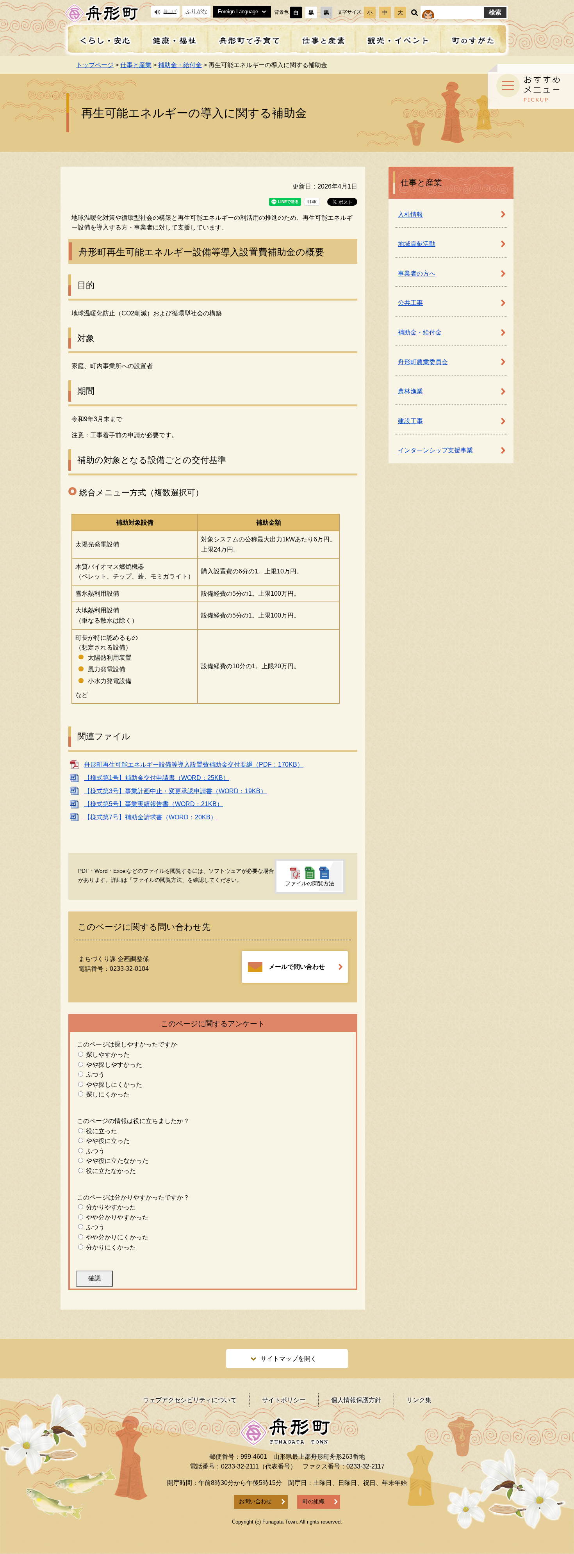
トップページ (95, 65)
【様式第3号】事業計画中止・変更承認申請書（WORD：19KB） (175, 791)
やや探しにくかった (114, 1084)
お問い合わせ (255, 1501)
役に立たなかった (111, 1171)
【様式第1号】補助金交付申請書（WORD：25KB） (156, 777)
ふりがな (196, 11)
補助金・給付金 (180, 65)
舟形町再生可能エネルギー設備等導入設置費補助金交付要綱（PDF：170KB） (193, 764)
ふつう (95, 1074)
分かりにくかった (111, 1247)
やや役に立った (108, 1140)
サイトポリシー (284, 1400)
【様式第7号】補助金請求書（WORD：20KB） (150, 817)
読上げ (170, 11)
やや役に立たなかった (117, 1160)
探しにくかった (108, 1094)
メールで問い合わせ (297, 966)
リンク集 (418, 1400)
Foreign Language (238, 11)
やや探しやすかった (114, 1064)
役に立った (101, 1131)
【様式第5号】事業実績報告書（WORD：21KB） (153, 804)
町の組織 (313, 1501)
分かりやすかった (111, 1207)
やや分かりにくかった (117, 1237)
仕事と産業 (136, 65)
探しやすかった (108, 1054)
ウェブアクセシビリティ (190, 1400)
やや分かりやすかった (117, 1217)
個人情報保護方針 (356, 1400)
